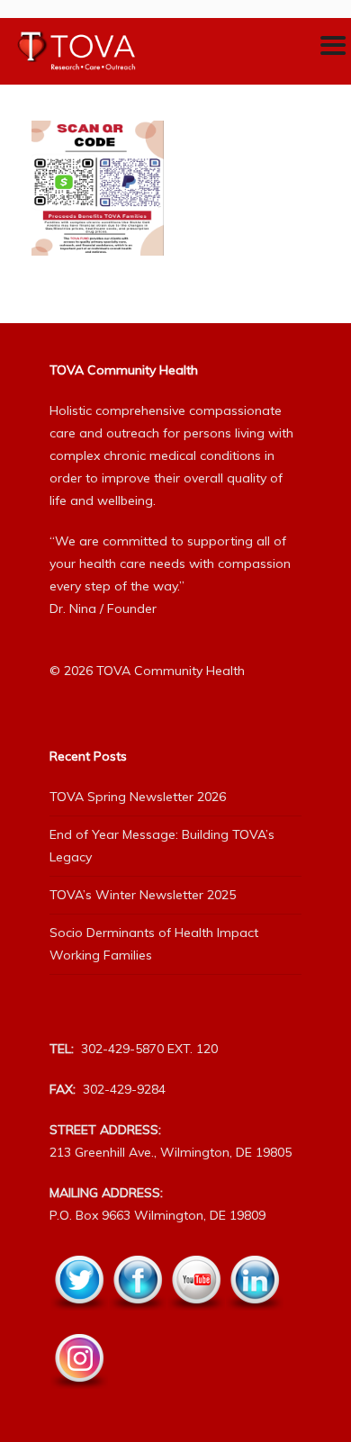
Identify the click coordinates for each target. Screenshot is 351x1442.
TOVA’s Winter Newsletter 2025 (143, 895)
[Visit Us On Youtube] (195, 1320)
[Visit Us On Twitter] (79, 1320)
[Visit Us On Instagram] (79, 1399)
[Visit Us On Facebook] (137, 1320)
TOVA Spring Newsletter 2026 (138, 797)
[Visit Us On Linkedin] (254, 1320)
